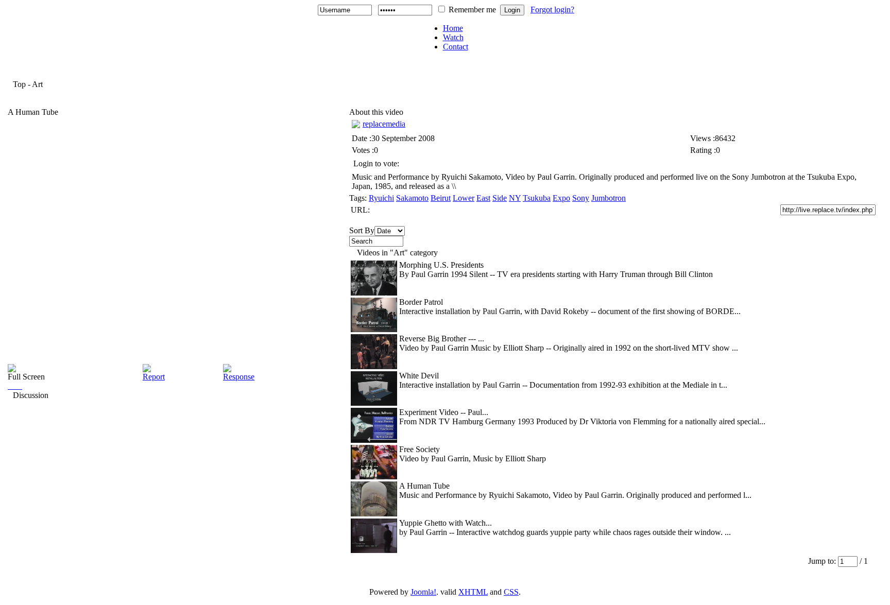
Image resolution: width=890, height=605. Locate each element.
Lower (463, 198)
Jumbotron (608, 198)
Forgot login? (552, 9)
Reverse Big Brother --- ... (441, 338)
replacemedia (384, 123)
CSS (511, 591)
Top (19, 84)
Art (37, 84)
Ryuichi (381, 198)
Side (499, 198)
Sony (580, 198)
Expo (561, 198)
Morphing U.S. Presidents (441, 265)
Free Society (419, 449)
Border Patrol (421, 302)
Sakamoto (412, 198)
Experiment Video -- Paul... (443, 412)
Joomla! (423, 591)
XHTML (473, 591)
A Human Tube (424, 485)
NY (515, 198)
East (483, 198)
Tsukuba (537, 198)
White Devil (419, 375)
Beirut (441, 198)
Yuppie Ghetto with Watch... (445, 522)
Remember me (472, 9)
